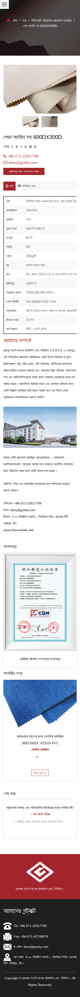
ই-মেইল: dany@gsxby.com (31, 946)
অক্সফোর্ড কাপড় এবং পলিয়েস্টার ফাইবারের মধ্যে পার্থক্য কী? (40, 808)
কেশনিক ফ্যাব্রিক (40, 749)
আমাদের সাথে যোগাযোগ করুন (24, 171)
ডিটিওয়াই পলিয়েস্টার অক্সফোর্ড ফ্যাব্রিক (51, 20)
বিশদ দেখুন (39, 773)
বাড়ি (15, 20)
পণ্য (24, 20)
